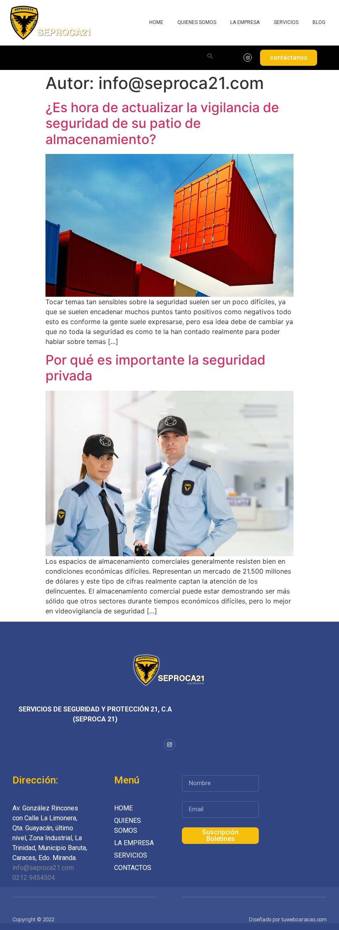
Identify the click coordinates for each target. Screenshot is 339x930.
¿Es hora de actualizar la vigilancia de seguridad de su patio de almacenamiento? (162, 123)
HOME (156, 22)
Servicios (286, 22)
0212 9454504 (33, 878)
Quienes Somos (196, 22)
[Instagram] (248, 57)
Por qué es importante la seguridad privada (155, 368)
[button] (288, 58)
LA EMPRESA (245, 22)
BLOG (319, 22)
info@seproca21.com (43, 868)
